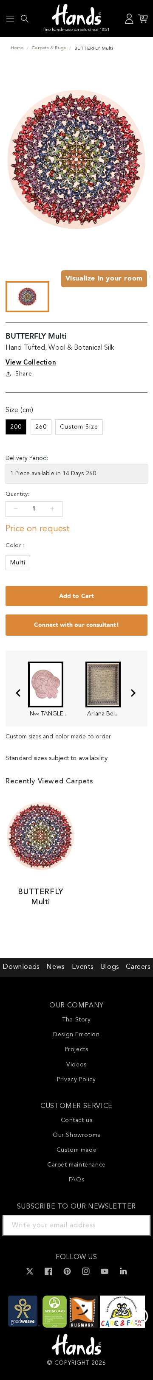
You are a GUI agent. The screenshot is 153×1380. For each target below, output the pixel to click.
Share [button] (23, 374)
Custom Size (79, 427)
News (55, 967)
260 (41, 427)
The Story (76, 1020)
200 (16, 427)
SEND (134, 1226)
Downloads (21, 967)
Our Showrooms (76, 1135)
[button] (10, 18)
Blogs (110, 967)
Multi (18, 563)
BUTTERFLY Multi (40, 897)
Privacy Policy (76, 1080)
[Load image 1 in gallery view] (27, 296)
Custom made (77, 1150)
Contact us (77, 1120)
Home (17, 48)
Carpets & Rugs (49, 48)
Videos (76, 1065)
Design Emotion (76, 1035)
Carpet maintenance (76, 1165)
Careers (138, 967)
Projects (76, 1049)
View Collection (31, 362)
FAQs (76, 1180)
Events (83, 967)
